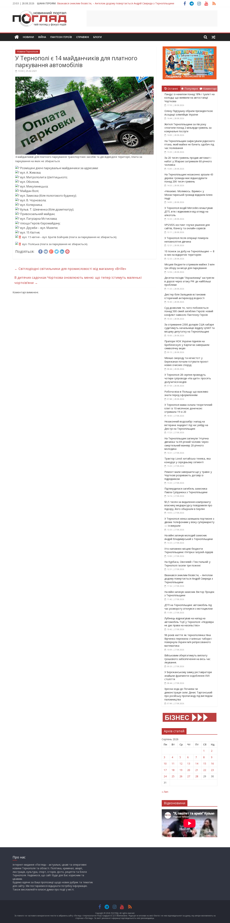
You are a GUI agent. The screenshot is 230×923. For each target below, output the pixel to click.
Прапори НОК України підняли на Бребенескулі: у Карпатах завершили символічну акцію (186, 345)
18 (173, 770)
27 (188, 776)
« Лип (165, 791)
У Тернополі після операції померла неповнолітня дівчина (186, 239)
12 (181, 763)
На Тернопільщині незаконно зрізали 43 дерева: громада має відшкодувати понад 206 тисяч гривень (188, 178)
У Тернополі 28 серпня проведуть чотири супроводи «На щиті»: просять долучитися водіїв (187, 378)
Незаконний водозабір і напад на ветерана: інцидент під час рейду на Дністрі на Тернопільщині (186, 425)
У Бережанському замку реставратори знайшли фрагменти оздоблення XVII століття (188, 675)
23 (212, 770)
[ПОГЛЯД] (17, 37)
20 (188, 770)
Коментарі (210, 88)
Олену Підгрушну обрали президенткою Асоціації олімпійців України (188, 112)
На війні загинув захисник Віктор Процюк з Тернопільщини (93, 4)
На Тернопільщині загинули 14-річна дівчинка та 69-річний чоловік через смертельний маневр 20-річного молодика (186, 444)
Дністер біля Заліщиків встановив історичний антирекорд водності (185, 296)
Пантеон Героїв (61, 37)
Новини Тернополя (27, 51)
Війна (42, 37)
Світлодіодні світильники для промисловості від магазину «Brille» (70, 268)
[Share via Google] (51, 251)
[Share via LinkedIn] (62, 251)
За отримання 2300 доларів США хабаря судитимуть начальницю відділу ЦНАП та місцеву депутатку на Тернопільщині (189, 328)
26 (181, 776)
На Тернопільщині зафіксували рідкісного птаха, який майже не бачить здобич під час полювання (189, 144)
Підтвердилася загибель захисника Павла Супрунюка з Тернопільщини (185, 490)
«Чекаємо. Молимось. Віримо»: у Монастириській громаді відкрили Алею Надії (188, 194)
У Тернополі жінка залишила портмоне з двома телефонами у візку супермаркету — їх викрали (189, 522)
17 (165, 770)
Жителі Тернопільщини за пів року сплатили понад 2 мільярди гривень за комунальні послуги (187, 128)
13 (188, 763)
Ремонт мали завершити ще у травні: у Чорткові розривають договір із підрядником (188, 475)
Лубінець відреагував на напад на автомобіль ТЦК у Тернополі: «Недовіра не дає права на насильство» (189, 622)
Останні (173, 88)
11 (173, 763)
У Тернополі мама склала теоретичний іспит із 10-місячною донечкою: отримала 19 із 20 (188, 408)
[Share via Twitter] (56, 251)
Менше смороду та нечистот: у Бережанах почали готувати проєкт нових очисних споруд (186, 361)
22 (204, 770)
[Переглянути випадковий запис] (213, 37)
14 (196, 763)
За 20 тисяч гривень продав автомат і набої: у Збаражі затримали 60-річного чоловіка (188, 161)
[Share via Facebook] (40, 251)
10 (165, 763)
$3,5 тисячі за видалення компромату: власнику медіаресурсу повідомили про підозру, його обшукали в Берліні (188, 505)
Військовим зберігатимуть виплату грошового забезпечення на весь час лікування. (187, 659)
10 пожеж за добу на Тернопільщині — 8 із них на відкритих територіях (189, 253)
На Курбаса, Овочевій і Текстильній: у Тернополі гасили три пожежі (187, 563)
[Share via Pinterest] (67, 251)
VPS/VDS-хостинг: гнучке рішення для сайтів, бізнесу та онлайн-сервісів (187, 226)
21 (196, 770)
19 (181, 770)
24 (165, 776)
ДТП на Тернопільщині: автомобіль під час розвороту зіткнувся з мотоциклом (188, 606)
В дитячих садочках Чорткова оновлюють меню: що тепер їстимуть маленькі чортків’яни (78, 280)
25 (173, 776)
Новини (28, 37)
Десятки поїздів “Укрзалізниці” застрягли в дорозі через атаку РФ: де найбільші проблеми (189, 281)
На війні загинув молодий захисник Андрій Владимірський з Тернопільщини (188, 537)
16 (212, 763)
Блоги (97, 37)
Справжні (82, 37)
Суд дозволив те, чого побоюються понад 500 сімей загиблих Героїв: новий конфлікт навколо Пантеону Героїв (188, 311)
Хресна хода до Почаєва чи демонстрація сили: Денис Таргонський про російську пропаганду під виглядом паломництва (188, 694)
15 (204, 763)
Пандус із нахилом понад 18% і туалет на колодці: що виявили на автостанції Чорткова (189, 97)
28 (196, 776)
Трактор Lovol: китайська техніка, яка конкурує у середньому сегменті (187, 460)
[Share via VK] (46, 251)
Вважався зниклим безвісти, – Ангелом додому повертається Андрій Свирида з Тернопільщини (188, 578)
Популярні (191, 88)
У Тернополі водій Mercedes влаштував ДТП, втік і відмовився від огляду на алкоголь (188, 211)
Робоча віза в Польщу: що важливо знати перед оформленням (186, 393)
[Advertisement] (152, 18)
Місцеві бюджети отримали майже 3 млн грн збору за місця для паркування (189, 266)
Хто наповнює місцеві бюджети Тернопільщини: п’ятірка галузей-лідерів (188, 550)
